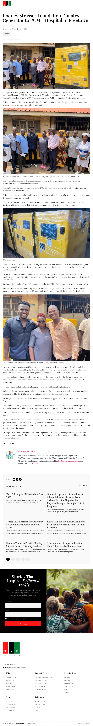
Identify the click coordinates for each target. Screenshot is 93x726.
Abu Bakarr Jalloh (26, 451)
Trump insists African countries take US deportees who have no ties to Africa (24, 524)
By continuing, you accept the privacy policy (22, 619)
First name (8, 601)
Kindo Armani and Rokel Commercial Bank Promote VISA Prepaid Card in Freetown (66, 524)
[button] (89, 4)
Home (7, 34)
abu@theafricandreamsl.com (69, 461)
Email (7, 610)
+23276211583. (33, 464)
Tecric (87, 724)
